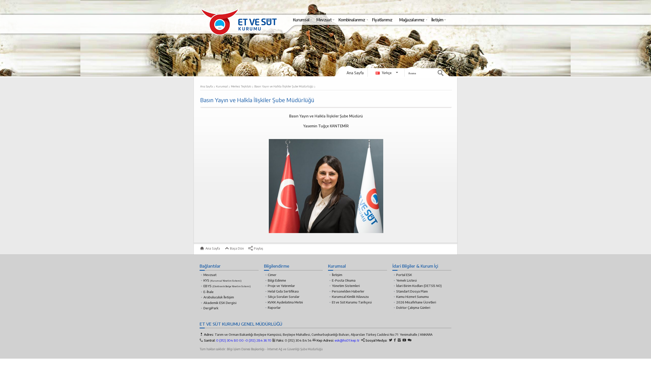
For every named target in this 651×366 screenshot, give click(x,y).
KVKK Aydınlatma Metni (285, 302)
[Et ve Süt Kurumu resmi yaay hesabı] (409, 340)
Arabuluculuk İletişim (218, 297)
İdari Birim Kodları (409, 286)
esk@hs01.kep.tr (347, 340)
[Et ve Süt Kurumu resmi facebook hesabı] (395, 340)
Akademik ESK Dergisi (219, 303)
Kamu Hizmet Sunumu (412, 297)
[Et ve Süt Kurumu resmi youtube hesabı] (404, 340)
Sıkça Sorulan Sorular (284, 297)
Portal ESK (404, 275)
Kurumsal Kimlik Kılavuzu (350, 297)
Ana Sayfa (355, 72)
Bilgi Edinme (277, 280)
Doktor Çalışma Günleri (413, 308)
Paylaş (258, 248)
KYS (222, 280)
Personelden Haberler (348, 291)
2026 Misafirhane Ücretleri (416, 302)
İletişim (337, 275)
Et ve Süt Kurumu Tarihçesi (352, 302)
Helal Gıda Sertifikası (283, 291)
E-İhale (208, 292)
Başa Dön (236, 248)
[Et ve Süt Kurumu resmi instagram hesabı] (399, 340)
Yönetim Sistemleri (346, 286)
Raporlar (274, 308)
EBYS (227, 286)
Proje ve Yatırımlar (281, 286)
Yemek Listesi (406, 280)
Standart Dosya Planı (412, 291)
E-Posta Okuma (344, 280)
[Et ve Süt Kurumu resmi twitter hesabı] (390, 340)
